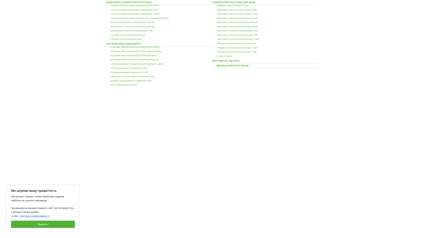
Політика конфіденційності (34, 216)
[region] (43, 208)
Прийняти (43, 224)
